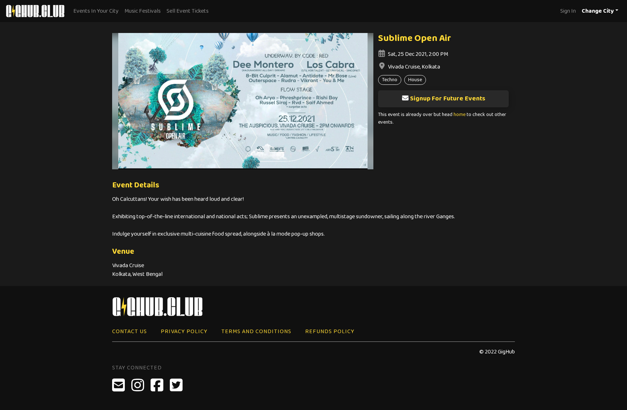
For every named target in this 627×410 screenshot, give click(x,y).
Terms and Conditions (256, 331)
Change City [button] (598, 11)
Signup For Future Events (447, 98)
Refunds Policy (330, 331)
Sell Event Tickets (188, 11)
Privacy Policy (184, 331)
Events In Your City (96, 11)
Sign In (568, 11)
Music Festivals (142, 11)
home (460, 114)
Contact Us (129, 331)
